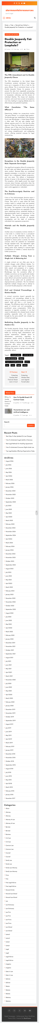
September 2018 (11, 765)
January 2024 (10, 550)
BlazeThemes (27, 1018)
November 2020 (11, 680)
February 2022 (10, 635)
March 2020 (9, 698)
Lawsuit (8, 934)
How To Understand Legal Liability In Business (19, 440)
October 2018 (10, 761)
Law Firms (8, 920)
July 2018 (8, 772)
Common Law (10, 845)
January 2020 (10, 706)
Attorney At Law (10, 820)
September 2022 (11, 609)
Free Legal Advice (11, 883)
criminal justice (15, 355)
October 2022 (10, 606)
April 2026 (9, 476)
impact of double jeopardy (14, 362)
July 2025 (8, 506)
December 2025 (10, 491)
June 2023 (9, 576)
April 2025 (9, 517)
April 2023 (9, 583)
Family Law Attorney (11, 868)
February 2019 (10, 746)
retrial (25, 365)
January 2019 (9, 750)
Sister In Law (9, 971)
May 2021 (9, 669)
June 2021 (9, 665)
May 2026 (9, 472)
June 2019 (9, 732)
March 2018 (9, 787)
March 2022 (9, 632)
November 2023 (11, 557)
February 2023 (10, 591)
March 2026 (9, 480)
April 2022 (9, 628)
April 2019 (9, 739)
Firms (7, 875)
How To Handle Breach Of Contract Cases (23, 398)
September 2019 (11, 721)
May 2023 (9, 580)
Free (7, 879)
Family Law (9, 860)
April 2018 (9, 783)
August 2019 (9, 724)
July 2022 (8, 617)
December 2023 (10, 554)
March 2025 (9, 520)
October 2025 (10, 498)
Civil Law (8, 838)
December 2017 (10, 798)
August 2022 (9, 613)
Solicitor (8, 979)
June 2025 (9, 509)
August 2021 (9, 658)
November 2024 (11, 532)
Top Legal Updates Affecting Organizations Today (20, 451)
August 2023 (9, 569)
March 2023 (9, 587)
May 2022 (9, 624)
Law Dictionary (10, 905)
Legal (7, 949)
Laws (12, 365)
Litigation (8, 964)
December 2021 (10, 643)
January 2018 (9, 795)
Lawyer (8, 942)
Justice (27, 362)
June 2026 (9, 469)
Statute (8, 986)
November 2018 (10, 758)
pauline (8, 49)
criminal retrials (28, 355)
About (7, 808)
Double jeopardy (11, 358)
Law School (9, 927)
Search (6, 422)
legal (18, 365)
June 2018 (9, 776)
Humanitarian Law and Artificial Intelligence (21, 411)
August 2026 (9, 461)
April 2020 (9, 695)
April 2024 (9, 539)
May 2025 (9, 513)
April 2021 (9, 672)
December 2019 (10, 709)
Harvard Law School (11, 34)
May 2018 (8, 780)
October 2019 (10, 717)
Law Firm (8, 912)
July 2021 (8, 661)
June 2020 (9, 687)
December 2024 (10, 528)
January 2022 (10, 639)
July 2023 (8, 572)
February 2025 (10, 524)
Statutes (8, 990)
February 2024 (10, 546)
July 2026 (8, 465)
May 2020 (9, 691)
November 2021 (10, 646)
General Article (10, 890)
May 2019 (9, 735)
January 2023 (9, 594)
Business (8, 834)
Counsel (8, 853)
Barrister (8, 827)
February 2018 (10, 791)
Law (7, 365)
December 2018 (10, 754)
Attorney (8, 812)
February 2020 (10, 702)
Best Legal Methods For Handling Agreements (19, 444)
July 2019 (8, 728)
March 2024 (9, 543)
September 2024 (11, 535)
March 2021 (9, 676)
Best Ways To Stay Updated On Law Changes (19, 436)
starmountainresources (19, 10)
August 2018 (9, 769)
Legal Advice (9, 957)
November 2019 (10, 713)
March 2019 (9, 743)
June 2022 (9, 620)
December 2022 (10, 598)
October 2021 (10, 650)
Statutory (8, 997)
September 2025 (11, 502)
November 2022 (11, 602)
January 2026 (10, 487)
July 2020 (8, 683)
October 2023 (10, 561)
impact (21, 358)
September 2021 (11, 654)
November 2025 (11, 494)
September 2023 (11, 565)
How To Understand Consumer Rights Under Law (20, 447)
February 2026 (10, 483)
